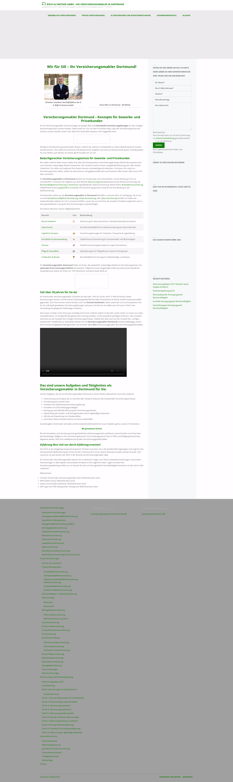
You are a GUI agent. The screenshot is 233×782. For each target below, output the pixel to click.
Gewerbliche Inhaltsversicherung (55, 531)
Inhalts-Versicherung (87, 198)
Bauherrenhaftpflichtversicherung (58, 590)
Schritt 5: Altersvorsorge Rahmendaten (58, 713)
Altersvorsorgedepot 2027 (53, 681)
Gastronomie (47, 227)
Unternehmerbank (49, 741)
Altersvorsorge (94, 182)
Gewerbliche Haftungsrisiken (54, 520)
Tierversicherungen (50, 669)
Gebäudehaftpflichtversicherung (57, 586)
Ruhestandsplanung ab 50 (164, 290)
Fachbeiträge (47, 760)
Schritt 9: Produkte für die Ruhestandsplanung (61, 728)
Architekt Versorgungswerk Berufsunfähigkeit (172, 301)
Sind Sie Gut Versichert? (52, 563)
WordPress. (188, 777)
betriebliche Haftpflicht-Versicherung (62, 198)
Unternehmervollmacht (51, 752)
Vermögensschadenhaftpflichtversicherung (60, 516)
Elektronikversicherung (51, 539)
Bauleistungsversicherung (52, 658)
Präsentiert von (166, 777)
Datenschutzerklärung (165, 138)
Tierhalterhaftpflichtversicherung (57, 575)
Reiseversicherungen (50, 673)
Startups (45, 245)
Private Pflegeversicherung (53, 654)
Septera (177, 777)
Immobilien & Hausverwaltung (54, 239)
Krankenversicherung (51, 637)
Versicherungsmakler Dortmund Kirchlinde (109, 514)
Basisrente (48, 602)
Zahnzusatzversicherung (54, 646)
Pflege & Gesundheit (50, 251)
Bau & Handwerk (49, 221)
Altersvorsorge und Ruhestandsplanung (56, 677)
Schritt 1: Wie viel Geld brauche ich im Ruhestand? (63, 698)
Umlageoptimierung (50, 756)
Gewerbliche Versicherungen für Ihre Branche (61, 554)
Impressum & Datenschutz (50, 777)
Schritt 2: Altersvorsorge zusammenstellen (59, 702)
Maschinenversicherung (52, 535)
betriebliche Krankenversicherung (56, 748)
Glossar (43, 764)
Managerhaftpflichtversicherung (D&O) (58, 524)
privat (75, 187)
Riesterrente (49, 606)
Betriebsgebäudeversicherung (54, 528)
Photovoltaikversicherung (54, 614)
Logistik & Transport (50, 233)
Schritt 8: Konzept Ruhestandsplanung (58, 725)
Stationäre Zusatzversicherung (56, 642)
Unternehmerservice (48, 736)
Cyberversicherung (50, 547)
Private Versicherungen (49, 558)
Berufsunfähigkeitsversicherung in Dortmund (59, 184)
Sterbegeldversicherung (52, 665)
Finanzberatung (48, 685)
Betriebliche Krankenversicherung (56, 551)
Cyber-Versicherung (109, 198)
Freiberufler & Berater (51, 257)
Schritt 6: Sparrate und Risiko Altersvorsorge (60, 717)
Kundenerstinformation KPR (153, 514)
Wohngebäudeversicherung (53, 610)
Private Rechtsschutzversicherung (56, 630)
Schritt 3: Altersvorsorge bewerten (56, 705)
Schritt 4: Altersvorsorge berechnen (56, 709)
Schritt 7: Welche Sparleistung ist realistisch (60, 721)
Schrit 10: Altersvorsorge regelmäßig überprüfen (62, 732)
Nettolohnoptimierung (51, 745)
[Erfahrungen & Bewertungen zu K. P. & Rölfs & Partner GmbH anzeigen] (164, 256)
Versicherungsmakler (57, 389)
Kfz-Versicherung (49, 634)
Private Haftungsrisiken (51, 567)
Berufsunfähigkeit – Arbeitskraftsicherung (59, 594)
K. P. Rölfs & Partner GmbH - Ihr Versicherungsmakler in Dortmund (83, 4)
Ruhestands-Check (51, 694)
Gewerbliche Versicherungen (52, 508)
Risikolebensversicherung (132, 184)
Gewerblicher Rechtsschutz (53, 543)
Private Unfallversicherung (53, 626)
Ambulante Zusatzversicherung (57, 650)
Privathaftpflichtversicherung (56, 571)
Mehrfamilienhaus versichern (56, 618)
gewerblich (64, 187)
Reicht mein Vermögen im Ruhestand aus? (59, 689)
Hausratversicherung (50, 622)
